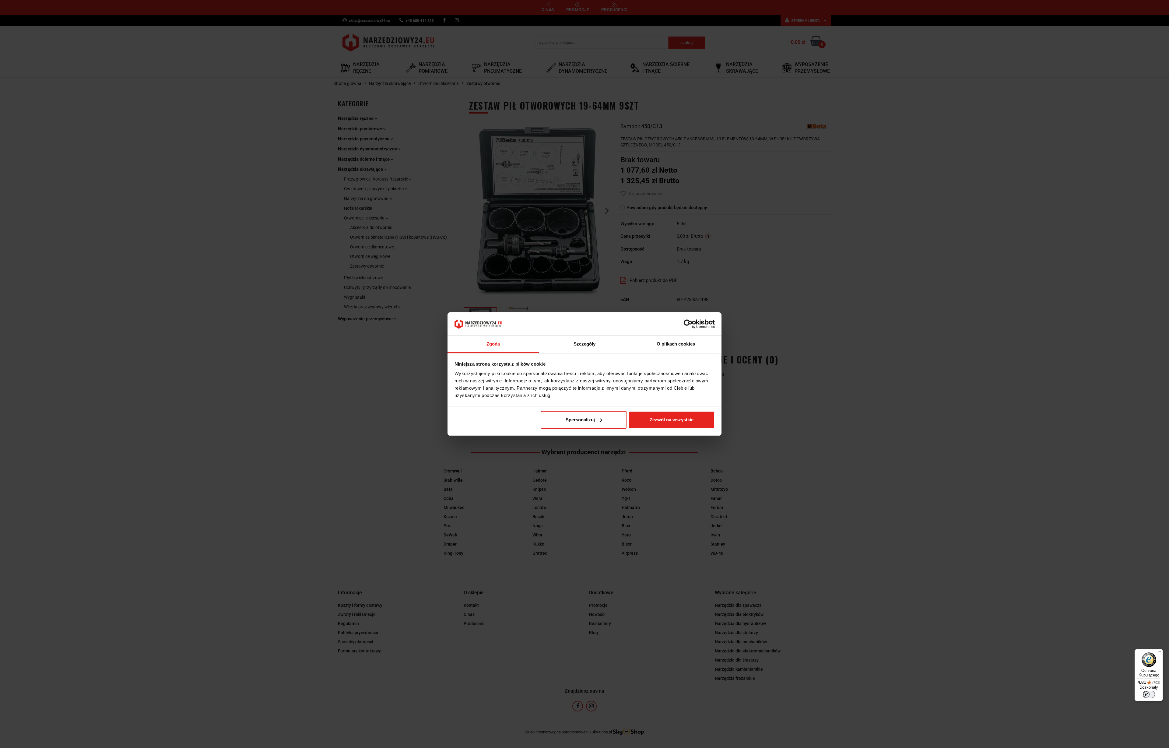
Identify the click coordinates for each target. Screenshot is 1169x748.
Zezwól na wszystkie (671, 419)
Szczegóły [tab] (585, 343)
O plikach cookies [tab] (676, 343)
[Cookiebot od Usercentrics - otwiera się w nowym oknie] (688, 323)
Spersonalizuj (580, 419)
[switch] (1149, 694)
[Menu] (1159, 652)
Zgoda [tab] (493, 343)
